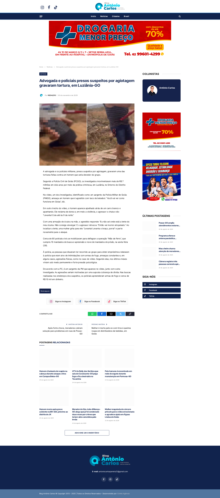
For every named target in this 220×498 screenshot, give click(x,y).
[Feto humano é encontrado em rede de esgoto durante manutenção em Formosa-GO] (119, 358)
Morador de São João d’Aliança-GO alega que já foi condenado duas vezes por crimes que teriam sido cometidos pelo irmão (86, 414)
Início (93, 16)
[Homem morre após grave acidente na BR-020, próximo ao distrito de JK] (54, 396)
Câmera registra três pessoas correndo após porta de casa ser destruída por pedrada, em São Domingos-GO (169, 263)
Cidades (116, 16)
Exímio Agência (123, 494)
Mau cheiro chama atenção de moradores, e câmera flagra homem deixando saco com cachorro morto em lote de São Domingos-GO (169, 250)
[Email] (30, 189)
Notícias (104, 16)
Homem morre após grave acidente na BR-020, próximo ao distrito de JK (53, 412)
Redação (52, 95)
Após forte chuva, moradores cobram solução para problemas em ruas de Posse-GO (62, 331)
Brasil (126, 16)
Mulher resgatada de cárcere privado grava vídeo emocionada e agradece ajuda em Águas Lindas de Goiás (119, 413)
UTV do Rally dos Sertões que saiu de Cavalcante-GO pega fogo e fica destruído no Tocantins (85, 375)
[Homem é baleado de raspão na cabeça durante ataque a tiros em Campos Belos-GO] (54, 358)
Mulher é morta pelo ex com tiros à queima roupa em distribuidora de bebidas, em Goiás (111, 331)
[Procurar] (179, 16)
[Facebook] (30, 184)
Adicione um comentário (87, 433)
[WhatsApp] (30, 178)
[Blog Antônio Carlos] (110, 6)
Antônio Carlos (167, 88)
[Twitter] (30, 195)
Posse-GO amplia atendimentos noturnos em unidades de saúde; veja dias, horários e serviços (169, 224)
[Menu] (41, 16)
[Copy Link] (30, 201)
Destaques (45, 291)
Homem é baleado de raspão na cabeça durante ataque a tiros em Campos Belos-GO (53, 374)
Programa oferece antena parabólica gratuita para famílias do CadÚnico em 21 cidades (170, 237)
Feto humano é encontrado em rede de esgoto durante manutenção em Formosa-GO (118, 374)
